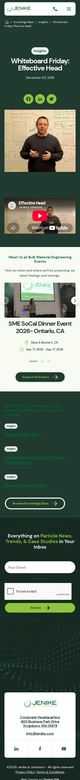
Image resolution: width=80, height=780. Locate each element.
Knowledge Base (24, 22)
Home (7, 21)
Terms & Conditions (50, 772)
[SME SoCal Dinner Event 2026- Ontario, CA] (40, 300)
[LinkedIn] (40, 99)
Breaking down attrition (25, 485)
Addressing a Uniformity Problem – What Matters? (35, 460)
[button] (33, 361)
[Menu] (69, 8)
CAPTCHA (40, 579)
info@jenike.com (40, 733)
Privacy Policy (25, 772)
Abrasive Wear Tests (22, 434)
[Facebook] (28, 99)
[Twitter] (51, 99)
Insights (43, 22)
